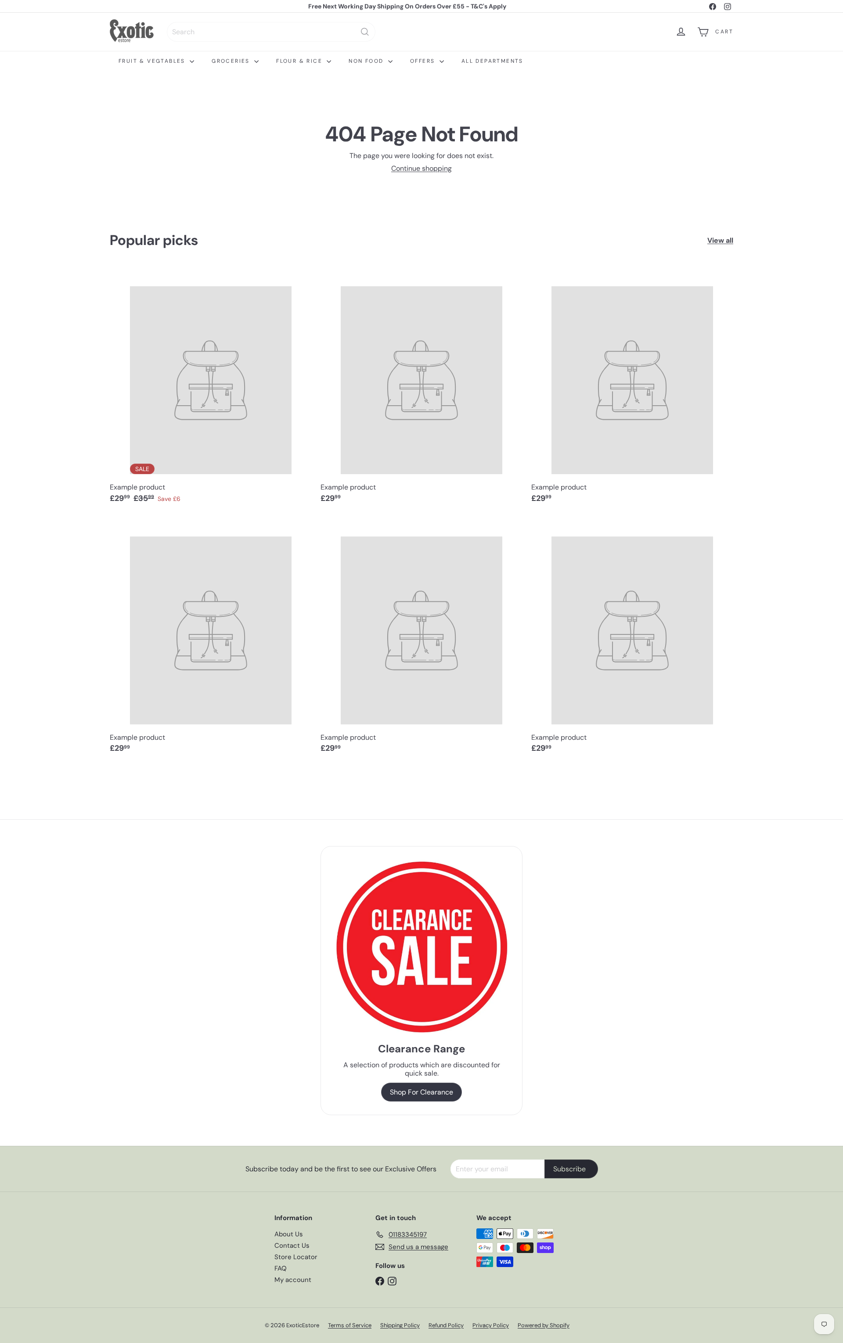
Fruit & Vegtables (153, 61)
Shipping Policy (400, 1325)
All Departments (492, 61)
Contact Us (292, 1245)
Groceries (232, 61)
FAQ (280, 1268)
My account (292, 1279)
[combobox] (271, 32)
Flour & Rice (300, 61)
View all (720, 240)
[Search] (364, 32)
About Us (288, 1234)
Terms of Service (349, 1325)
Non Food (367, 61)
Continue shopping (421, 168)
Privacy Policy (490, 1325)
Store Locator (295, 1257)
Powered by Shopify (543, 1325)
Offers (423, 61)
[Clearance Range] (421, 947)
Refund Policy (446, 1325)
